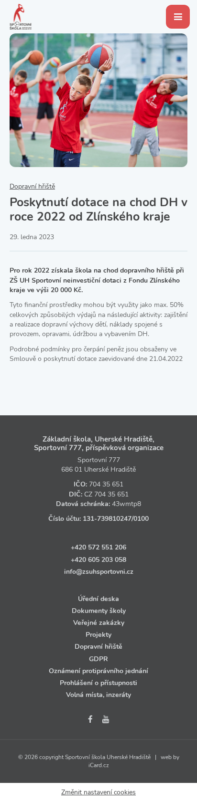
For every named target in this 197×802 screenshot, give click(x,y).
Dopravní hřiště (32, 186)
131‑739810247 (107, 518)
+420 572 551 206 (98, 547)
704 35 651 (106, 484)
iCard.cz (98, 765)
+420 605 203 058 (98, 559)
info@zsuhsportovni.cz (98, 571)
